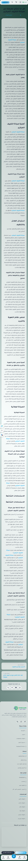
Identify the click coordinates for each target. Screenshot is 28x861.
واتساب (23, 781)
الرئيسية (23, 730)
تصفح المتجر (5, 2)
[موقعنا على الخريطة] (12, 687)
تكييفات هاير (22, 807)
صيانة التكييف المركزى (18, 132)
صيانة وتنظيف (21, 756)
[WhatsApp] (21, 721)
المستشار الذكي (20, 852)
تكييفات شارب (21, 803)
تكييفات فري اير (21, 818)
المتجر (23, 734)
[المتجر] (14, 856)
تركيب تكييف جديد (21, 764)
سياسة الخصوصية (20, 746)
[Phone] (17, 721)
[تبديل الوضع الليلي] (12, 2)
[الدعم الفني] (2, 426)
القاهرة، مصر (22, 785)
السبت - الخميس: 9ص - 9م (19, 789)
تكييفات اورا (22, 810)
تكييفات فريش (21, 814)
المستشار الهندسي (7, 852)
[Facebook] (24, 721)
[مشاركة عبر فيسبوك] (16, 687)
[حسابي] (20, 2)
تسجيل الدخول (21, 742)
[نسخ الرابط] (8, 687)
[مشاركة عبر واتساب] (19, 687)
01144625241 (22, 777)
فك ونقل (23, 760)
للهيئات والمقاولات (20, 738)
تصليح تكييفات (8, 15)
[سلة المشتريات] (16, 2)
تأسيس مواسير (21, 768)
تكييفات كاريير (22, 799)
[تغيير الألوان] (2, 430)
